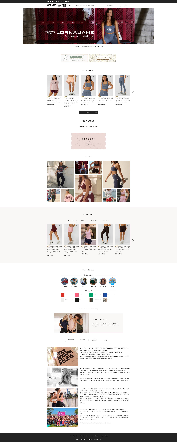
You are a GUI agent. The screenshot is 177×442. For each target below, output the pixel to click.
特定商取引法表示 (104, 436)
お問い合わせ (95, 436)
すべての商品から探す (73, 436)
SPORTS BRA (82, 126)
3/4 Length (95, 126)
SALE (87, 126)
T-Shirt (90, 126)
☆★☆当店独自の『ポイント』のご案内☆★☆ (92, 46)
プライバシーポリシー (85, 436)
